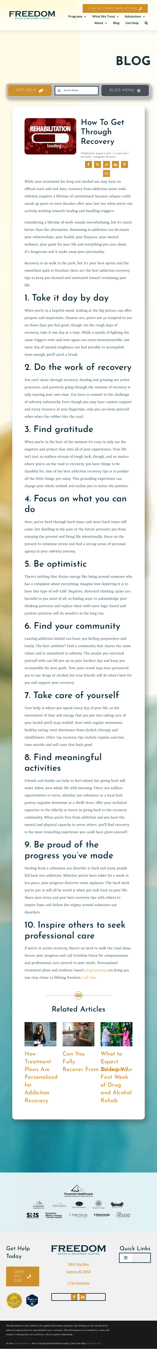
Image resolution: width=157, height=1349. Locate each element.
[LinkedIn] (115, 164)
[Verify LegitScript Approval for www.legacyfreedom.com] (32, 1300)
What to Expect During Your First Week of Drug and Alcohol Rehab (116, 1077)
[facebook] (74, 1297)
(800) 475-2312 (93, 1343)
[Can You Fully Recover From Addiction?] (78, 1025)
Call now (89, 978)
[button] (146, 23)
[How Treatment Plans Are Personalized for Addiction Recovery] (40, 1025)
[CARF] (78, 1247)
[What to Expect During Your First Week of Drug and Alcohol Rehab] (116, 1025)
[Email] (106, 173)
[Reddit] (106, 164)
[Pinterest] (124, 164)
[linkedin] (83, 1297)
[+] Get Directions (78, 1283)
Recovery (111, 157)
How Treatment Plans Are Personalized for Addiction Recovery (41, 1077)
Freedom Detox (20, 1343)
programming (96, 970)
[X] (97, 164)
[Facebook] (88, 164)
